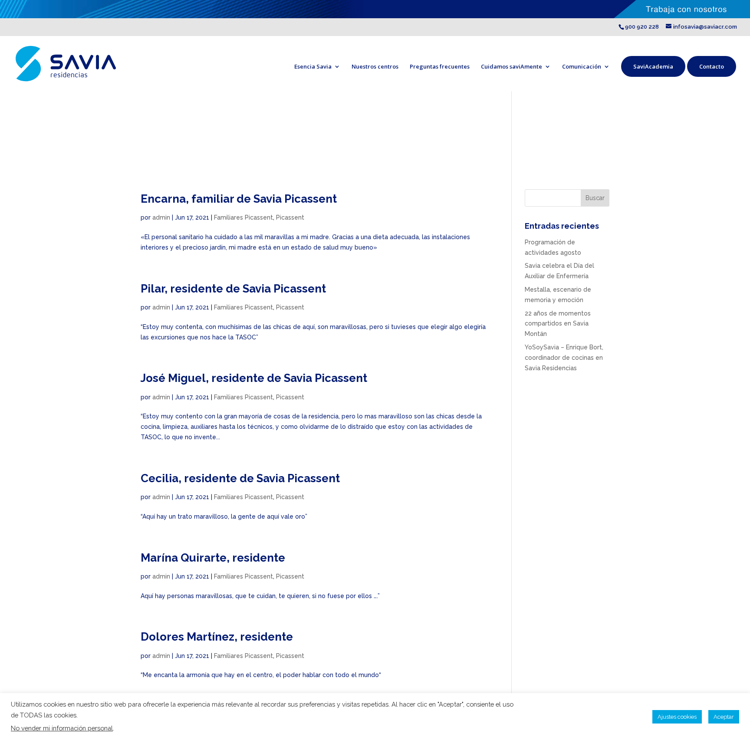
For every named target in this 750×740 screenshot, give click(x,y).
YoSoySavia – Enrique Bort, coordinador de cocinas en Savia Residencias (564, 358)
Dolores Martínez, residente (217, 636)
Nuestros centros (375, 66)
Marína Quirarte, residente (213, 557)
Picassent (290, 217)
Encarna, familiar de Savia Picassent (239, 198)
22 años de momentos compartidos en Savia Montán (558, 324)
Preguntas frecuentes (440, 66)
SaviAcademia (653, 66)
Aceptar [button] (724, 717)
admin (161, 217)
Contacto (711, 66)
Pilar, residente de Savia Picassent (233, 288)
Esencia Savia (313, 66)
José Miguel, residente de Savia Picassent (254, 378)
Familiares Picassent (243, 217)
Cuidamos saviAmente (511, 66)
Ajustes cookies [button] (677, 717)
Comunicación (581, 66)
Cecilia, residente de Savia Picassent (240, 478)
